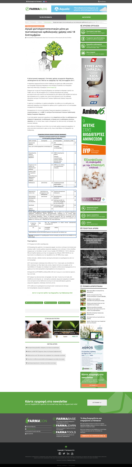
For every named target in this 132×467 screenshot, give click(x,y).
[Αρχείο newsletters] (93, 216)
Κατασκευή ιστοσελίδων (62, 460)
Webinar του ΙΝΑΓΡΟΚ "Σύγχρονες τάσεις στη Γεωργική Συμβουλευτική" (44, 351)
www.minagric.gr (51, 87)
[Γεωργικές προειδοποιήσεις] (93, 39)
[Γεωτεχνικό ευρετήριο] (93, 32)
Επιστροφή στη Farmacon (34, 1)
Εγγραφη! (93, 385)
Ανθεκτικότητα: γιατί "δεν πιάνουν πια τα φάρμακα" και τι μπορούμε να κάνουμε (46, 355)
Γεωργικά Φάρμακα (64, 302)
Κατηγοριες (86, 17)
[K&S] (94, 82)
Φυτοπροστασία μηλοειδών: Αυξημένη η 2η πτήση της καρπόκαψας (43, 347)
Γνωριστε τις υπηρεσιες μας (93, 436)
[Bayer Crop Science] (94, 178)
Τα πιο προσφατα (45, 17)
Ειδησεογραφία (47, 22)
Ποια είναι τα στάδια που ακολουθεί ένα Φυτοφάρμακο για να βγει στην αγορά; (45, 359)
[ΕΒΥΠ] (94, 130)
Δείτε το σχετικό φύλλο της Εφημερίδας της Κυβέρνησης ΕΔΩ (52, 293)
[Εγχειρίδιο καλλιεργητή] (93, 46)
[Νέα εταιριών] (93, 53)
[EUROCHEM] (79, 8)
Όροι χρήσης (72, 465)
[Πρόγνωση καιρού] (93, 208)
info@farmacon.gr (30, 429)
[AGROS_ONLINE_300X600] (91, 347)
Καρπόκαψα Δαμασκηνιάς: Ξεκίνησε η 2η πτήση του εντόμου (41, 363)
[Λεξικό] (93, 223)
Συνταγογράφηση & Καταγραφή (34, 302)
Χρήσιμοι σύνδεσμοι (62, 465)
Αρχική (27, 22)
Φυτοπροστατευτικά (51, 302)
